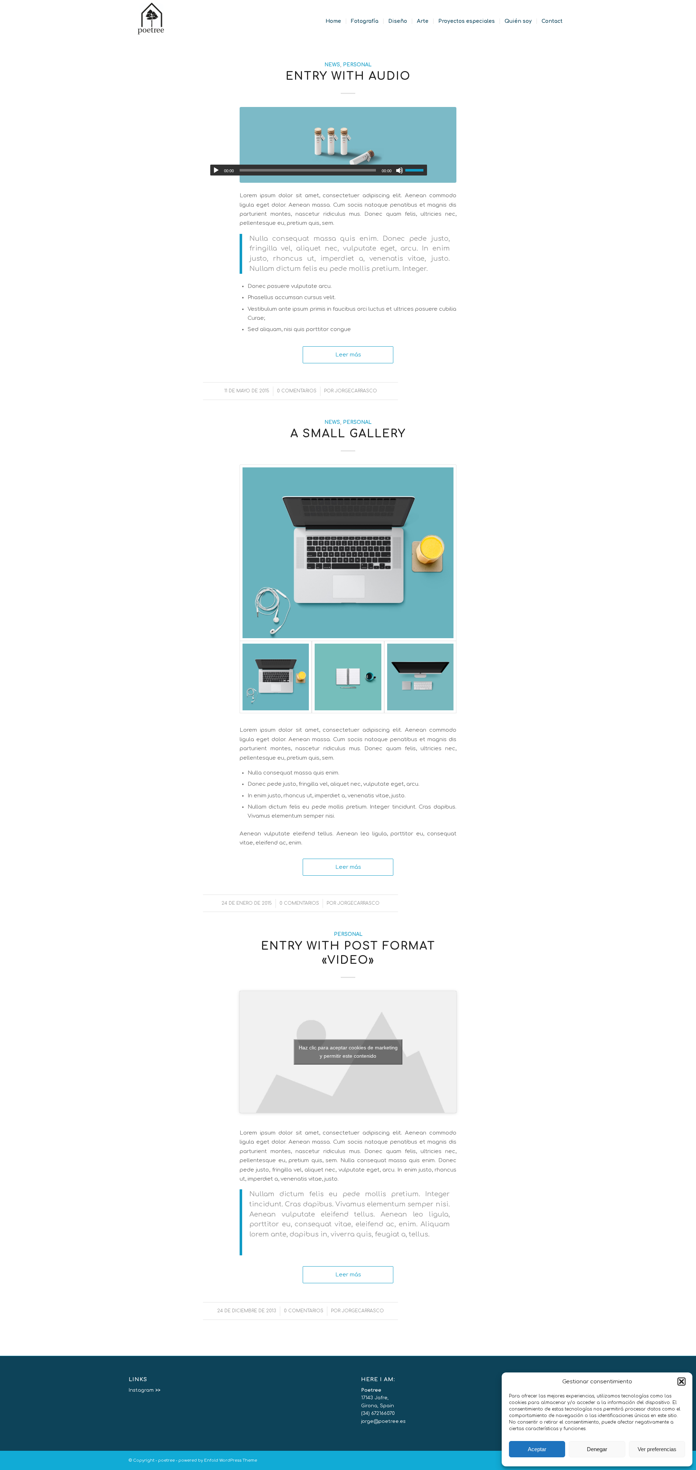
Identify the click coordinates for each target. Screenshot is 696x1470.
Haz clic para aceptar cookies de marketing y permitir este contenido (348, 1052)
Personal (357, 64)
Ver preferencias (657, 1449)
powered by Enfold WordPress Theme (217, 1460)
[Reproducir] (216, 170)
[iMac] (420, 677)
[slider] (416, 170)
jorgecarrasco (356, 390)
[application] (318, 170)
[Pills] (348, 145)
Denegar (597, 1449)
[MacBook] (348, 552)
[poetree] (151, 21)
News (332, 64)
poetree (166, 1460)
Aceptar (537, 1449)
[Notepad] (348, 677)
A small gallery (348, 434)
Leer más (348, 355)
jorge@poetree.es (383, 1421)
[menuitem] (333, 21)
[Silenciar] (399, 170)
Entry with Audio (348, 76)
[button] (681, 1381)
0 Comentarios (296, 390)
